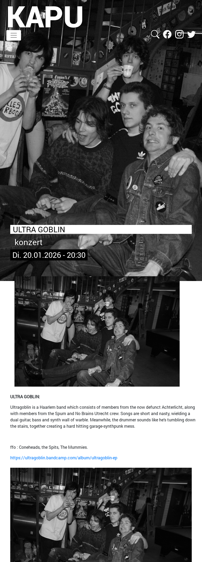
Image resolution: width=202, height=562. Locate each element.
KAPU (45, 16)
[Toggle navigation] (13, 35)
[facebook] (168, 33)
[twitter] (191, 33)
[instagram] (180, 33)
